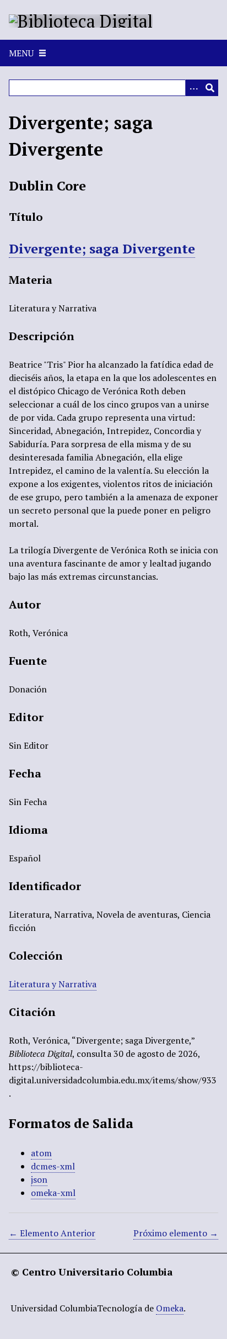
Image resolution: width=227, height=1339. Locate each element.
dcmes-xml (53, 1166)
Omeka (169, 1308)
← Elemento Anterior (52, 1233)
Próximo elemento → (175, 1233)
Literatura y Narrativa (52, 984)
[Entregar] (210, 88)
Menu (21, 53)
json (39, 1179)
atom (41, 1153)
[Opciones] (193, 88)
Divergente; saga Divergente (102, 248)
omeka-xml (53, 1193)
